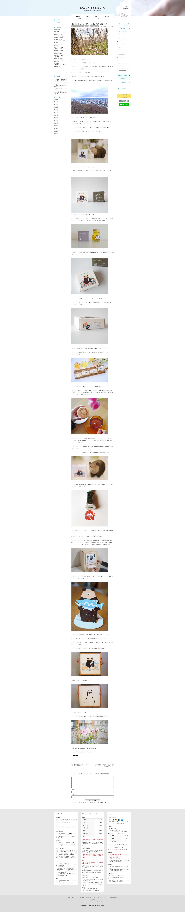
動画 (56, 52)
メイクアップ (121, 41)
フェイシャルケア (122, 34)
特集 (56, 63)
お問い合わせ (99, 901)
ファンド (57, 42)
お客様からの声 (58, 37)
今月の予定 (57, 48)
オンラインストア (75, 26)
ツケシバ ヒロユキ (103, 26)
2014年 (56, 118)
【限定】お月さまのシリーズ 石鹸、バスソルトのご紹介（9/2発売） (61, 83)
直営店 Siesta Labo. (94, 26)
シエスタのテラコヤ (59, 40)
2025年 (56, 101)
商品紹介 (87, 26)
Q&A (56, 31)
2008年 (56, 128)
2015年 (56, 117)
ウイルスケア (121, 57)
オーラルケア (121, 54)
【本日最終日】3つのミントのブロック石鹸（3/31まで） (82, 765)
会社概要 (82, 897)
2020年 (56, 109)
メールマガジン (124, 94)
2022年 (56, 106)
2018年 (56, 112)
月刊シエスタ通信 (58, 60)
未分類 (56, 61)
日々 (56, 56)
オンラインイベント (59, 32)
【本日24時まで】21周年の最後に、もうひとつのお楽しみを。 (61, 80)
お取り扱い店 (124, 97)
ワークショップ (58, 47)
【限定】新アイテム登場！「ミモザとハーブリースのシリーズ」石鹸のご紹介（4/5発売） (103, 765)
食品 (120, 60)
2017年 (56, 114)
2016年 (56, 115)
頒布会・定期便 (58, 68)
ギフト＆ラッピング (123, 63)
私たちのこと (75, 897)
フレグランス (121, 44)
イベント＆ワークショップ (124, 66)
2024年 (56, 102)
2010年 (56, 125)
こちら (84, 752)
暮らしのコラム (58, 58)
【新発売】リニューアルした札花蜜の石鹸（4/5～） (90, 24)
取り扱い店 (88, 897)
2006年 (56, 131)
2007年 (56, 130)
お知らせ (82, 26)
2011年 (56, 123)
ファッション (121, 50)
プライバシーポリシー (89, 901)
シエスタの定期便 (122, 70)
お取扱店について (58, 36)
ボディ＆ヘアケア (122, 38)
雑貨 (120, 47)
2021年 (56, 107)
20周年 (56, 29)
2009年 (56, 126)
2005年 (56, 133)
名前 (73, 789)
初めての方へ (123, 28)
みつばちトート (58, 44)
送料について (96, 897)
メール (74, 794)
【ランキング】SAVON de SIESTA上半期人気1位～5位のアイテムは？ (61, 92)
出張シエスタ (57, 50)
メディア (57, 45)
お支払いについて (104, 897)
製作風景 (57, 66)
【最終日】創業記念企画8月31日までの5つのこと (61, 86)
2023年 (56, 104)
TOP (69, 897)
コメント (74, 775)
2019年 (56, 110)
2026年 (56, 99)
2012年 (56, 122)
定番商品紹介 (57, 55)
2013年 (56, 120)
